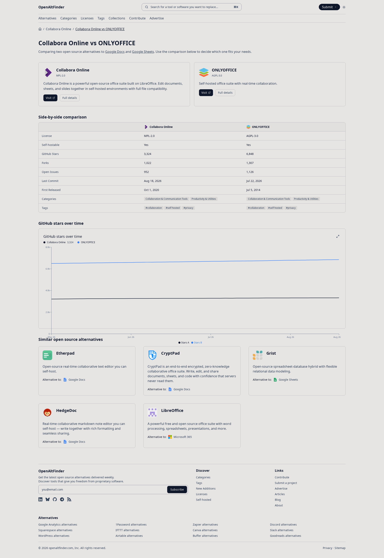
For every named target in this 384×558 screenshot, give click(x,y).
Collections (117, 18)
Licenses (87, 18)
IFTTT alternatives (127, 530)
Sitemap (340, 548)
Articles (280, 494)
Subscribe (177, 489)
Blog (278, 500)
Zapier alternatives (205, 524)
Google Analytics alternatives (57, 524)
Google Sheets (143, 51)
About (279, 505)
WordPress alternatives (53, 536)
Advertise (157, 18)
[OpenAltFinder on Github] (55, 499)
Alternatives (47, 18)
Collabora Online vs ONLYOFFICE (100, 29)
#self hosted (173, 208)
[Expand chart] (338, 236)
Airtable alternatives (129, 536)
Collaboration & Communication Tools (167, 199)
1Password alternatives (131, 524)
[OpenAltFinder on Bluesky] (48, 499)
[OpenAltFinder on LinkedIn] (40, 499)
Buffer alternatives (205, 536)
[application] (192, 295)
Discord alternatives (283, 524)
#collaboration (154, 208)
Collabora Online (58, 29)
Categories (68, 18)
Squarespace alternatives (55, 530)
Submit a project (286, 483)
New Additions (206, 488)
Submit (327, 7)
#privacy (188, 208)
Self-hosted (203, 500)
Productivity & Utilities (204, 199)
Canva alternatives (205, 530)
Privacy (327, 548)
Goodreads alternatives (285, 536)
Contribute (137, 18)
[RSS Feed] (69, 499)
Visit (48, 98)
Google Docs (115, 51)
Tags (101, 18)
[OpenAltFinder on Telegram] (62, 499)
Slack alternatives (281, 530)
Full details (69, 98)
